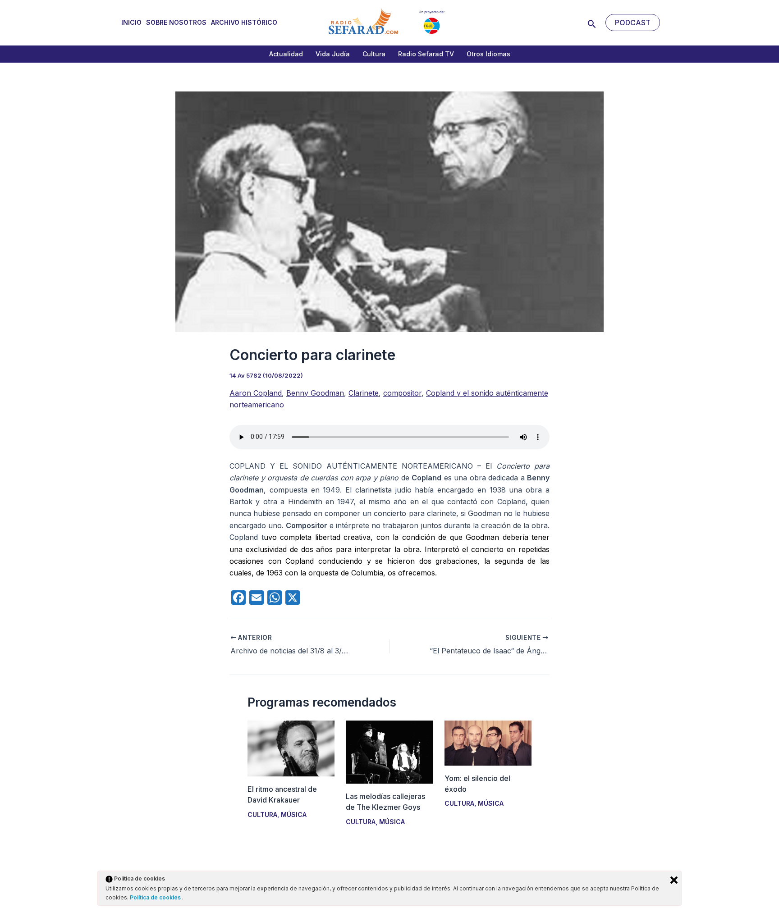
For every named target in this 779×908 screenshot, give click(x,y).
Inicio (131, 22)
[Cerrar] (674, 880)
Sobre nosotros (176, 22)
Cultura (373, 54)
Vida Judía (333, 54)
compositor (402, 392)
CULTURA (262, 814)
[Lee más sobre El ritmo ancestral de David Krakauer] (291, 748)
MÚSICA (294, 814)
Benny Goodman (315, 392)
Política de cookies (156, 897)
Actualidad (286, 54)
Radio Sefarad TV (426, 54)
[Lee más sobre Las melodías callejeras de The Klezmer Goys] (389, 751)
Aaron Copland (255, 392)
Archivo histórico (244, 22)
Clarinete (363, 392)
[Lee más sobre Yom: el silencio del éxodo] (488, 742)
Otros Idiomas (488, 54)
